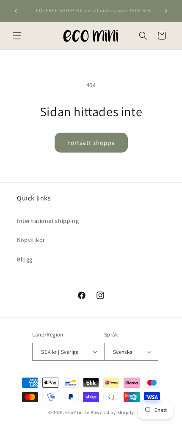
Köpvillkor (31, 240)
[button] (17, 35)
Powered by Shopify (112, 412)
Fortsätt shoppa (91, 143)
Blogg (25, 259)
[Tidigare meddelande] (15, 11)
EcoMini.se (77, 412)
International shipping (48, 221)
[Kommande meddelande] (166, 11)
